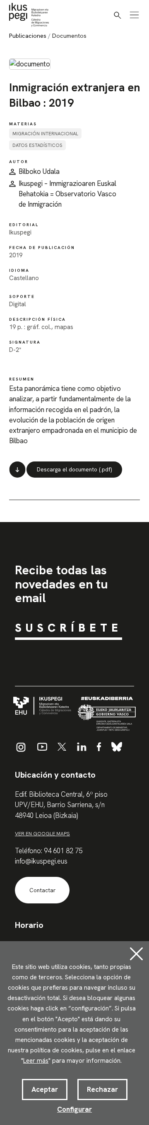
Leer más (35, 1061)
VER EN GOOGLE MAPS (42, 833)
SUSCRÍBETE (68, 627)
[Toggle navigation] (134, 15)
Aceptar (44, 1089)
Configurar (74, 1109)
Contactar (42, 890)
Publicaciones (27, 35)
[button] (117, 15)
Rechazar (102, 1089)
